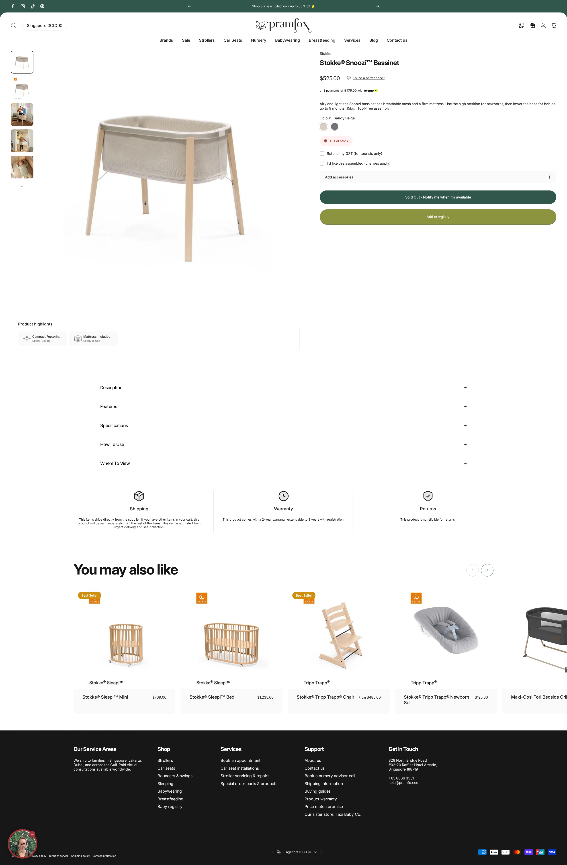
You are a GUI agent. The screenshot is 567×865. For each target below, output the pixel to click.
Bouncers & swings (175, 775)
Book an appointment (240, 760)
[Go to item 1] (22, 88)
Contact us (315, 768)
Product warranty (321, 799)
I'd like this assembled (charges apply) (359, 163)
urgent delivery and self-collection (139, 527)
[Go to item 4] (22, 167)
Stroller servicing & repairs (245, 775)
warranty (279, 519)
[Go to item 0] (22, 62)
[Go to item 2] (22, 114)
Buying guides (318, 791)
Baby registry (170, 806)
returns (449, 519)
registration (335, 519)
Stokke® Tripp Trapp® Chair (325, 697)
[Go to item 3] (22, 140)
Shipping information (324, 783)
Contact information (104, 855)
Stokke (325, 53)
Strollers (165, 760)
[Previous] (189, 6)
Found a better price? (369, 78)
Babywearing (170, 791)
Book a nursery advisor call (330, 775)
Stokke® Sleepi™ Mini (105, 697)
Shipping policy (80, 855)
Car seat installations (240, 768)
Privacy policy (38, 855)
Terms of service (59, 855)
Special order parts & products (249, 783)
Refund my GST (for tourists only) (354, 153)
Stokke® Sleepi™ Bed (212, 697)
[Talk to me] (22, 844)
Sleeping (165, 783)
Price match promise (324, 806)
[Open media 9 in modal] (168, 182)
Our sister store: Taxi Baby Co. (333, 814)
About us (313, 760)
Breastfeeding (170, 799)
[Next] (378, 6)
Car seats (166, 768)
